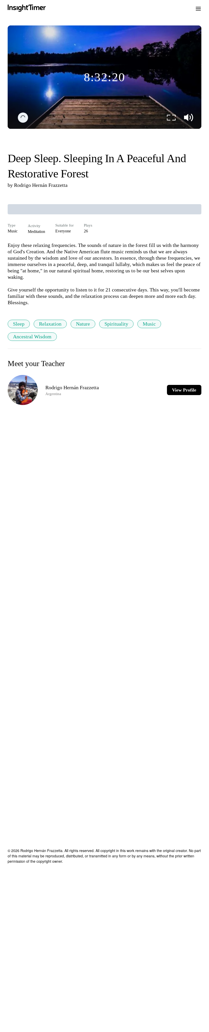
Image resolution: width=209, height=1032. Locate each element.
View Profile (184, 390)
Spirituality (116, 324)
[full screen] (171, 118)
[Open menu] (198, 8)
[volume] (188, 118)
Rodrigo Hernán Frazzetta (41, 185)
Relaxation (50, 324)
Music (149, 324)
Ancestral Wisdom (32, 336)
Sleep (18, 324)
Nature (83, 324)
